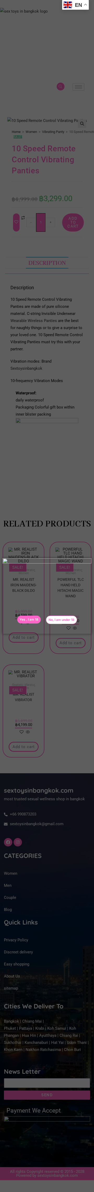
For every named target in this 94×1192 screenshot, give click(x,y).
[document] (47, 596)
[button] (61, 620)
